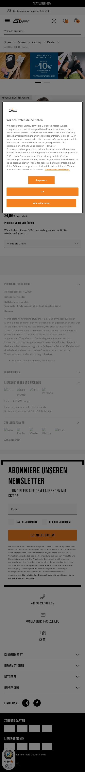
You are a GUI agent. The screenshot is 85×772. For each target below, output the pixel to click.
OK (42, 191)
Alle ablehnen (41, 202)
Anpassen (41, 180)
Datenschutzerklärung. (57, 169)
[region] (42, 157)
